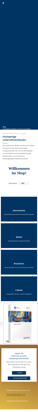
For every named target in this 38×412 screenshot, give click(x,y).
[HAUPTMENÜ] (33, 3)
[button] (19, 378)
